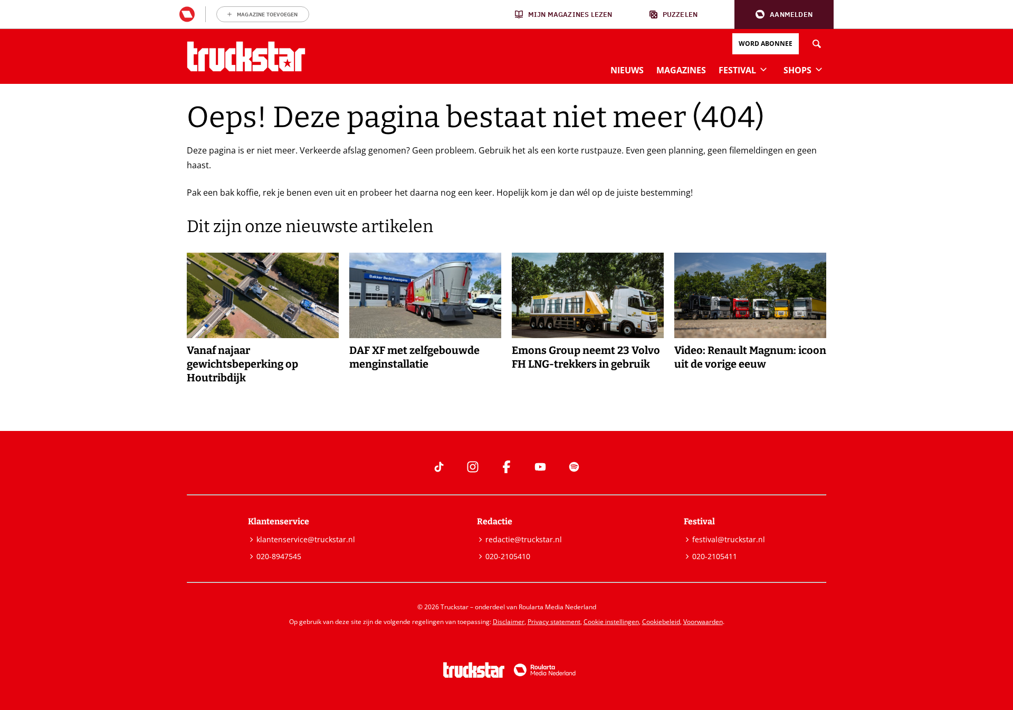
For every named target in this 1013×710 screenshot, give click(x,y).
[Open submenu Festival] (763, 69)
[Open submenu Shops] (818, 69)
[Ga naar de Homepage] (246, 56)
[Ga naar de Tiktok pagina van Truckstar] (439, 466)
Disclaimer (508, 621)
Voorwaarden (703, 621)
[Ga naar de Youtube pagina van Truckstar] (540, 466)
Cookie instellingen (611, 621)
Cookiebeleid (661, 621)
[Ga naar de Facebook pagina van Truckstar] (506, 466)
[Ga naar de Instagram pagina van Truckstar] (472, 466)
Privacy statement (554, 621)
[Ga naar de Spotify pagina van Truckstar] (574, 466)
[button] (784, 14)
